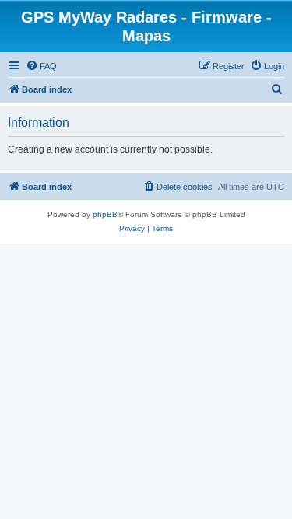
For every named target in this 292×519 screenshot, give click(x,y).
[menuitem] (41, 66)
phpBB (105, 214)
